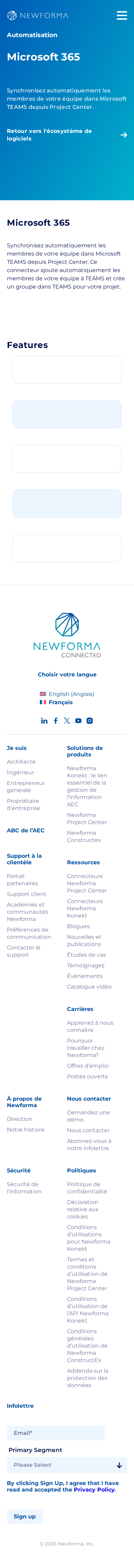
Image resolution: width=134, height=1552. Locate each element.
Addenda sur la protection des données (87, 1378)
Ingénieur (20, 772)
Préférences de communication (29, 933)
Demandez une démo (88, 1116)
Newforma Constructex (84, 836)
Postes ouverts (87, 1076)
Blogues (78, 926)
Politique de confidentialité (87, 1188)
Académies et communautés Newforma (27, 911)
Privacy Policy (94, 1489)
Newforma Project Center (87, 818)
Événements (85, 976)
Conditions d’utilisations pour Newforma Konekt (88, 1238)
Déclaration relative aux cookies (83, 1209)
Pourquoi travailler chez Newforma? (85, 1047)
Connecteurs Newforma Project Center (87, 883)
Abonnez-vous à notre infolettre (89, 1144)
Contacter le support (24, 951)
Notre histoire (26, 1129)
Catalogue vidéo (89, 986)
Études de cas (86, 955)
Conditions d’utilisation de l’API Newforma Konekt (88, 1310)
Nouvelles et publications (84, 940)
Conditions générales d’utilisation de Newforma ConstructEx (87, 1345)
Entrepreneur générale (26, 787)
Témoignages (85, 965)
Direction (19, 1119)
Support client (26, 894)
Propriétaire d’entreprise (23, 804)
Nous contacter (88, 1130)
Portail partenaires (22, 880)
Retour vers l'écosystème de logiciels (49, 135)
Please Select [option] (33, 1465)
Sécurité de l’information (24, 1188)
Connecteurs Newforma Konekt (85, 908)
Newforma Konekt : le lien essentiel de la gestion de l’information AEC (87, 786)
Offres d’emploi (88, 1065)
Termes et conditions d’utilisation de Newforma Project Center (87, 1274)
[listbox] (67, 1465)
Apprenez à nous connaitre (90, 1026)
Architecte (21, 761)
